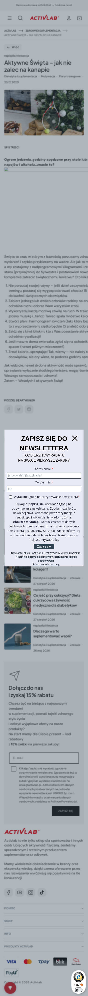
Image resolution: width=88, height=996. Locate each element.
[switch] (78, 990)
